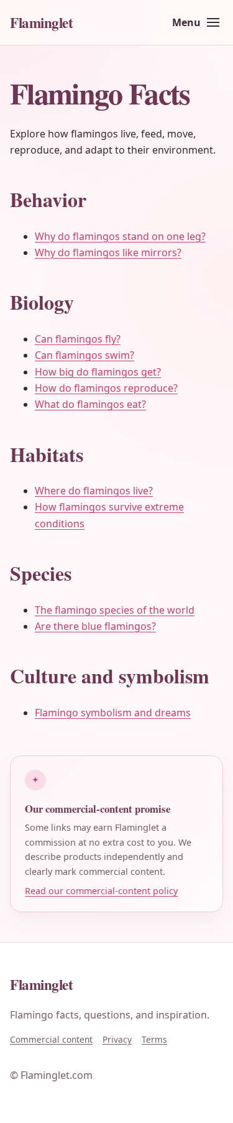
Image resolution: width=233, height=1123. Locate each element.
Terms (154, 1039)
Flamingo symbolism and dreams (113, 712)
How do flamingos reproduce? (106, 388)
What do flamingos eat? (90, 404)
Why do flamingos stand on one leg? (120, 236)
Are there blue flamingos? (95, 626)
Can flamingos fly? (78, 339)
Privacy (117, 1039)
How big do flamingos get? (98, 372)
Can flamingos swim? (84, 355)
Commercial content (51, 1039)
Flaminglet (41, 22)
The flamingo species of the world (114, 610)
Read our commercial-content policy (101, 891)
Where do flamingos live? (94, 490)
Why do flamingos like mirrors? (108, 252)
